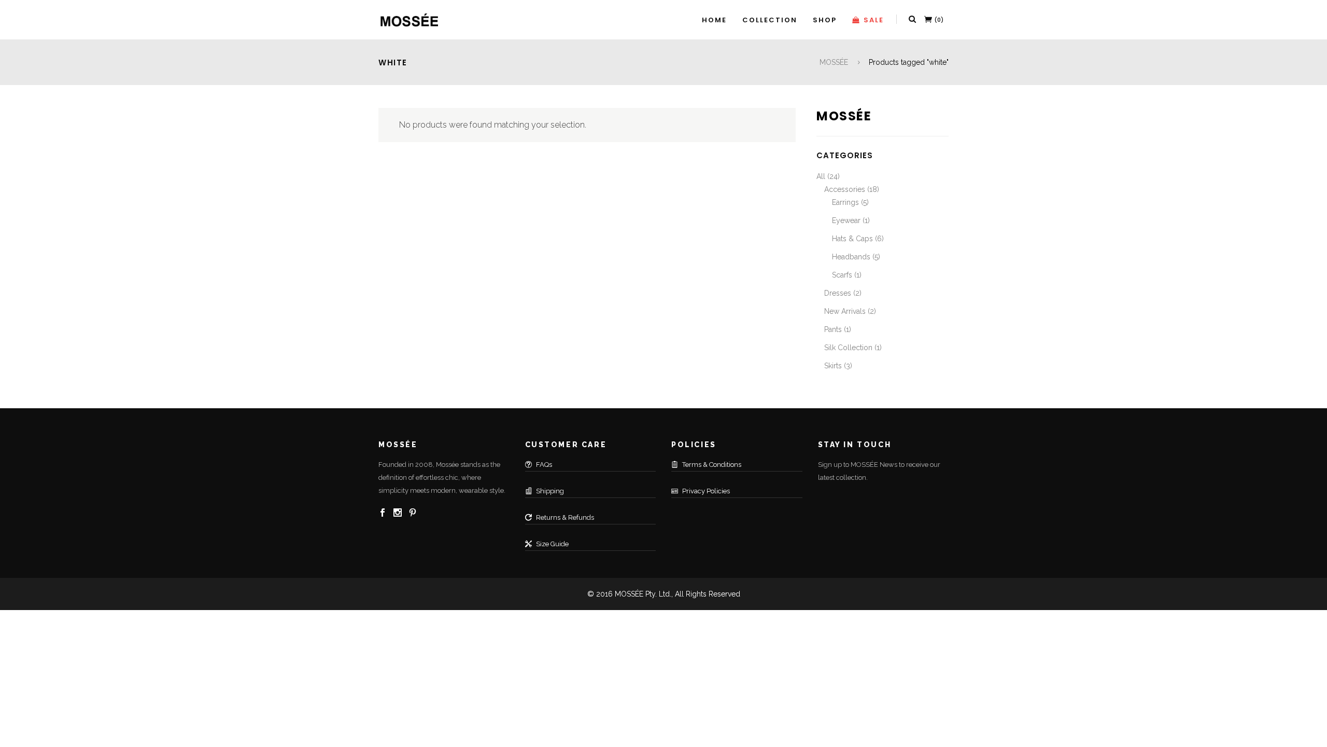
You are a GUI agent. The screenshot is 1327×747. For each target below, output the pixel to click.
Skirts (833, 366)
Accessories (844, 189)
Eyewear (846, 220)
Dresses (837, 293)
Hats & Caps (852, 238)
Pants (833, 329)
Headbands (851, 257)
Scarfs (842, 275)
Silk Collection (848, 347)
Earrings (845, 202)
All (820, 176)
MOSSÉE (834, 62)
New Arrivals (845, 311)
